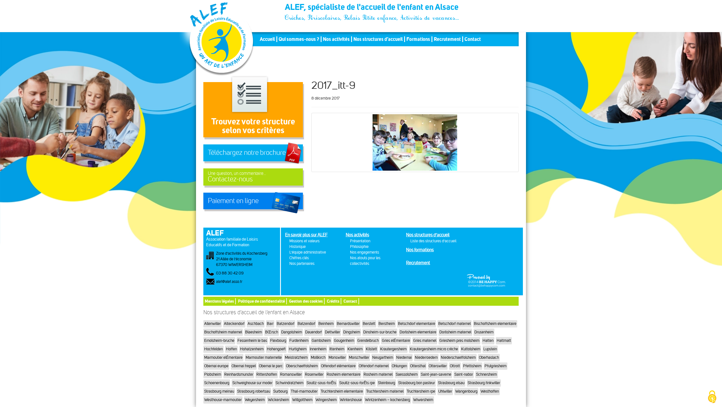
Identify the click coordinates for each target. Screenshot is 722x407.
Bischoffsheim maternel (223, 332)
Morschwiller (359, 357)
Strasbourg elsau (451, 382)
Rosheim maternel (378, 374)
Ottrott (455, 366)
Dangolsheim (291, 332)
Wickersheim (278, 399)
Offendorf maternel (374, 366)
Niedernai (404, 357)
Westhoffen (490, 391)
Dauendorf (313, 332)
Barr (270, 323)
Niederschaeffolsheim (458, 357)
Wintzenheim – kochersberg (387, 399)
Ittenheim (336, 349)
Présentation (360, 241)
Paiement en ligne (233, 201)
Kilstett (371, 349)
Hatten (488, 340)
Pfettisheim (472, 366)
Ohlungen (399, 366)
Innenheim (318, 349)
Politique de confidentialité (261, 301)
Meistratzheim (296, 357)
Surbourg (280, 391)
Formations (418, 39)
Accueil (267, 39)
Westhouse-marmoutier (223, 399)
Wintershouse (351, 399)
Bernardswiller (348, 323)
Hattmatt (504, 340)
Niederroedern (426, 357)
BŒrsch (271, 332)
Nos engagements (364, 252)
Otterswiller (438, 366)
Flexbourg (278, 340)
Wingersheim (326, 399)
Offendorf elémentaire (338, 366)
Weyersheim (255, 399)
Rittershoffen (266, 374)
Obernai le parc (271, 366)
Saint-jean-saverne (436, 374)
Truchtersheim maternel (385, 391)
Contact (473, 39)
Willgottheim (302, 399)
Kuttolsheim (470, 349)
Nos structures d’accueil (378, 39)
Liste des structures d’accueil (433, 241)
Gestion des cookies (306, 301)
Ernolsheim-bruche (219, 340)
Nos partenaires (301, 263)
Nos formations (420, 249)
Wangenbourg (466, 391)
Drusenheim (484, 332)
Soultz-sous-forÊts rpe (357, 382)
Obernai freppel (244, 366)
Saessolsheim (407, 374)
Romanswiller (291, 374)
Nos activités (336, 39)
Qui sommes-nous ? (299, 39)
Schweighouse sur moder (252, 382)
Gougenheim (344, 340)
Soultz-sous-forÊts (321, 382)
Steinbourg (386, 382)
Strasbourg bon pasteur (416, 382)
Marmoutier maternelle (264, 357)
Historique (297, 246)
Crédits (333, 301)
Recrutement (447, 39)
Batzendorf (285, 323)
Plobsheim (212, 374)
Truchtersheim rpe (421, 391)
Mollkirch (318, 357)
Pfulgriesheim (496, 366)
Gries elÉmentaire (396, 340)
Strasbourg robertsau (253, 391)
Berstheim (386, 323)
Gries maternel (424, 340)
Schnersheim (486, 374)
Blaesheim (253, 332)
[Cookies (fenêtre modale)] (712, 397)
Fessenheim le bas (252, 340)
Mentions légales (219, 301)
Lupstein (490, 349)
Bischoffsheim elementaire (495, 323)
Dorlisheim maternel (455, 332)
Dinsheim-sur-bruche (380, 332)
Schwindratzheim (289, 382)
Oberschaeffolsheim (302, 366)
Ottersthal (418, 366)
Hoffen (231, 349)
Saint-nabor (463, 374)
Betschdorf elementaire (416, 323)
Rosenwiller (314, 374)
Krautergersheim (393, 349)
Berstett (369, 323)
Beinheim (326, 323)
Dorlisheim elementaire (418, 332)
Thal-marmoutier (304, 391)
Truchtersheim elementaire (342, 391)
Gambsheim (321, 340)
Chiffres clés (299, 258)
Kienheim (355, 349)
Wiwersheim (423, 399)
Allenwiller (212, 323)
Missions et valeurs (304, 241)
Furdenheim (299, 340)
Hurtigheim (298, 349)
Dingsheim (351, 332)
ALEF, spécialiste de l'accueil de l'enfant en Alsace (372, 8)
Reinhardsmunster (238, 374)
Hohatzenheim (252, 349)
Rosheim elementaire (343, 374)
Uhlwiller (445, 391)
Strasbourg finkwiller (484, 382)
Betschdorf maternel (454, 323)
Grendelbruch (368, 340)
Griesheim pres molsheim (459, 340)
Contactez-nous (237, 177)
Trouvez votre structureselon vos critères (253, 125)
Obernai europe (216, 366)
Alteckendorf (234, 323)
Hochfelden (213, 349)
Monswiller (337, 357)
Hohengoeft (276, 349)
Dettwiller (332, 332)
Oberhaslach (489, 357)
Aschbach (256, 323)
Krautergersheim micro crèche (434, 349)
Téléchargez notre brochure (247, 152)
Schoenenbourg (216, 382)
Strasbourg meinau (219, 391)
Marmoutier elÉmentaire (223, 357)
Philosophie (359, 246)
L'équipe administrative (307, 252)
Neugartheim (382, 357)
